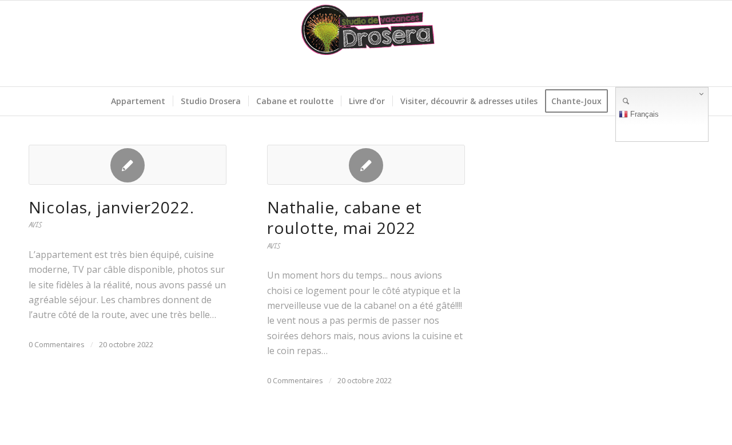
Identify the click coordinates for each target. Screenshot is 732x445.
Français (643, 114)
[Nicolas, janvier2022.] (127, 165)
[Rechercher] (622, 101)
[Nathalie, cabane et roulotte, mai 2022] (366, 165)
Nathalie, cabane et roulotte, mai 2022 (344, 217)
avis (35, 224)
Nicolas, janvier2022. (111, 207)
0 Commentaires (57, 344)
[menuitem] (138, 101)
